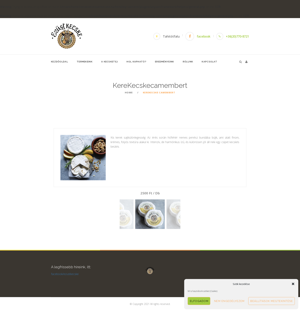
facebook (203, 36)
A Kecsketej (109, 61)
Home (129, 92)
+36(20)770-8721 (237, 36)
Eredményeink (164, 61)
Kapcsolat (209, 61)
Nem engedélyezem (229, 301)
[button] (293, 284)
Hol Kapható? (136, 61)
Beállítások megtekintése (271, 301)
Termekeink (85, 61)
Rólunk (188, 61)
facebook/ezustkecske (65, 274)
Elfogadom (199, 301)
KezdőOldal (59, 61)
